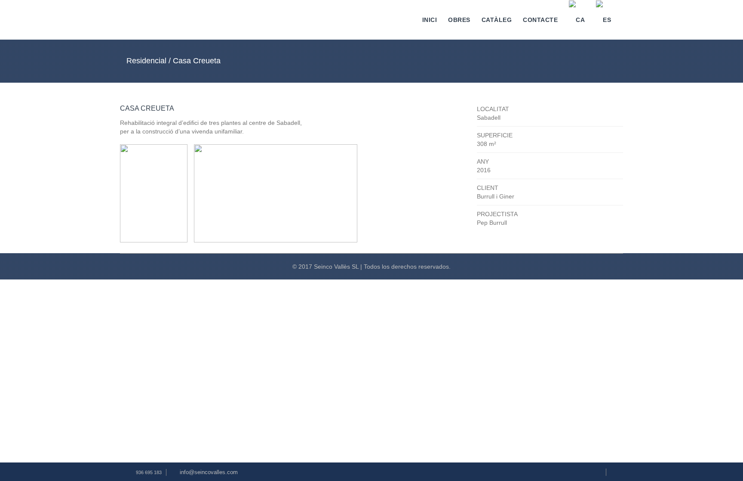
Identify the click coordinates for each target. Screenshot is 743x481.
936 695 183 (149, 472)
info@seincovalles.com (209, 472)
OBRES (459, 19)
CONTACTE (540, 19)
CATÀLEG (497, 19)
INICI (429, 19)
